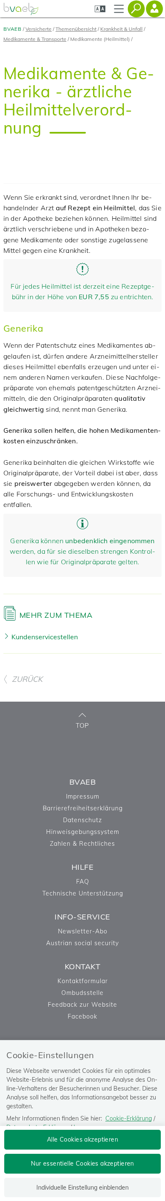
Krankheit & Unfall (121, 29)
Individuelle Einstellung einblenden (82, 1187)
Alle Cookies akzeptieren (82, 1139)
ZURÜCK (27, 679)
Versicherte (38, 29)
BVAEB (12, 29)
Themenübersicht (75, 29)
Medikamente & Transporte (34, 39)
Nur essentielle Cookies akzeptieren (82, 1163)
